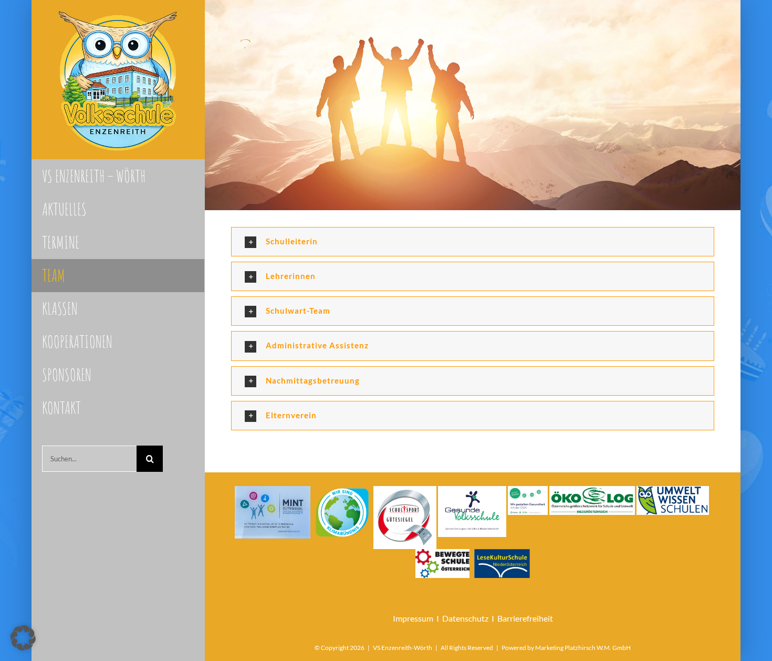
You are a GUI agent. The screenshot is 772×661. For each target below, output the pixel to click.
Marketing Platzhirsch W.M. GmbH (583, 648)
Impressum (413, 618)
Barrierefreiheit (525, 618)
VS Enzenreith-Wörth (402, 648)
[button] (473, 242)
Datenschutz (465, 618)
